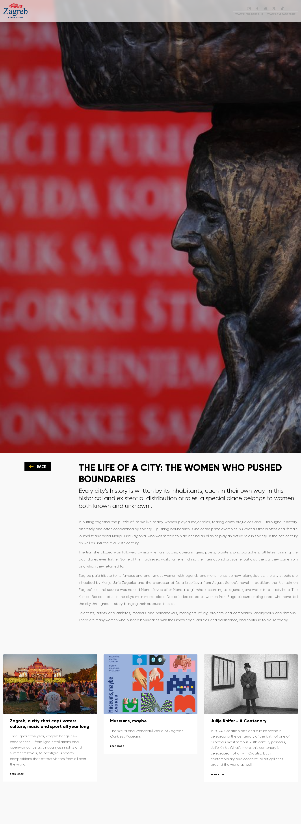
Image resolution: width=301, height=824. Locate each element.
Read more (17, 774)
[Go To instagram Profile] (249, 8)
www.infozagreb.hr (249, 14)
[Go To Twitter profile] (274, 8)
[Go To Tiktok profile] (282, 8)
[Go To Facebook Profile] (257, 8)
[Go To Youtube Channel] (266, 8)
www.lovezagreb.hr (281, 14)
